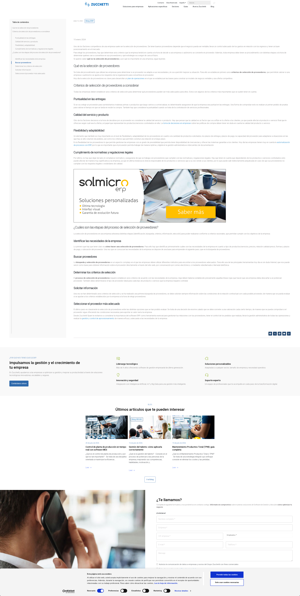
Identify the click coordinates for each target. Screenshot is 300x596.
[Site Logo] (96, 4)
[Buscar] (213, 3)
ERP (92, 21)
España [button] (182, 3)
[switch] (123, 591)
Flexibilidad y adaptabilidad (25, 45)
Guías (186, 7)
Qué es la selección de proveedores (25, 28)
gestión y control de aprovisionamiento (98, 318)
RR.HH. (139, 419)
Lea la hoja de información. (166, 583)
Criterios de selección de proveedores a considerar (31, 31)
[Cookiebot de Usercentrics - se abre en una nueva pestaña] (68, 591)
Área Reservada (171, 3)
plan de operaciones (136, 78)
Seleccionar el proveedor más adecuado (30, 73)
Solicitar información (23, 70)
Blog (212, 7)
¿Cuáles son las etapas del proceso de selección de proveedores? (36, 52)
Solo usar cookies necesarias (227, 582)
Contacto (161, 3)
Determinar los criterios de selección (28, 66)
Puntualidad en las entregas (25, 38)
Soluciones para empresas (133, 7)
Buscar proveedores (23, 63)
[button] (270, 333)
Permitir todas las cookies (227, 575)
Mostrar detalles (181, 591)
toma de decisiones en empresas (177, 123)
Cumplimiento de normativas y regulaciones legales (34, 49)
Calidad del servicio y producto (26, 42)
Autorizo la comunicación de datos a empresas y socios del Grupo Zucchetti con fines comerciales (198, 564)
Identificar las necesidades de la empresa (30, 59)
